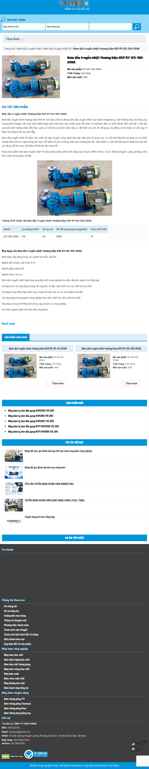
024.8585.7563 (21, 740)
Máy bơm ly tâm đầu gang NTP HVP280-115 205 (33, 432)
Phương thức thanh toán (16, 625)
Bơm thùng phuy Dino (15, 708)
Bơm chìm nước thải (14, 678)
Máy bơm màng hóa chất (16, 669)
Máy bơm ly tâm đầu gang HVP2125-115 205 (31, 421)
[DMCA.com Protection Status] (13, 758)
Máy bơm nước (11, 674)
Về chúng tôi (10, 606)
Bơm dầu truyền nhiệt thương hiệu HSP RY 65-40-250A (38, 349)
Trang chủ (9, 49)
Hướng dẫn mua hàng (15, 616)
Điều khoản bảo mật (14, 639)
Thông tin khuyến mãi (15, 620)
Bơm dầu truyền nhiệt (29, 49)
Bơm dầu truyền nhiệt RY (57, 49)
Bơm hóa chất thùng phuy (17, 664)
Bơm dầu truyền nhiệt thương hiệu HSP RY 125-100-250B (111, 349)
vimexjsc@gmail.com (19, 732)
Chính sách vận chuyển (15, 630)
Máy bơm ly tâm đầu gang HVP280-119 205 (30, 416)
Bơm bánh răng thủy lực (16, 688)
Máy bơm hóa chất (13, 655)
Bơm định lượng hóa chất (17, 660)
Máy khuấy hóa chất (14, 683)
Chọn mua (58, 383)
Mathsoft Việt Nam (108, 765)
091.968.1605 (18, 743)
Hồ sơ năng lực (11, 611)
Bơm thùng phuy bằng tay (17, 713)
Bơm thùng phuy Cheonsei (17, 704)
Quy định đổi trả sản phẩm (17, 644)
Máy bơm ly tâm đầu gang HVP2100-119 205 (31, 411)
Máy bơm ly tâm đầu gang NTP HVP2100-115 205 (33, 426)
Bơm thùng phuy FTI (14, 699)
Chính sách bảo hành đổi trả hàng (21, 635)
